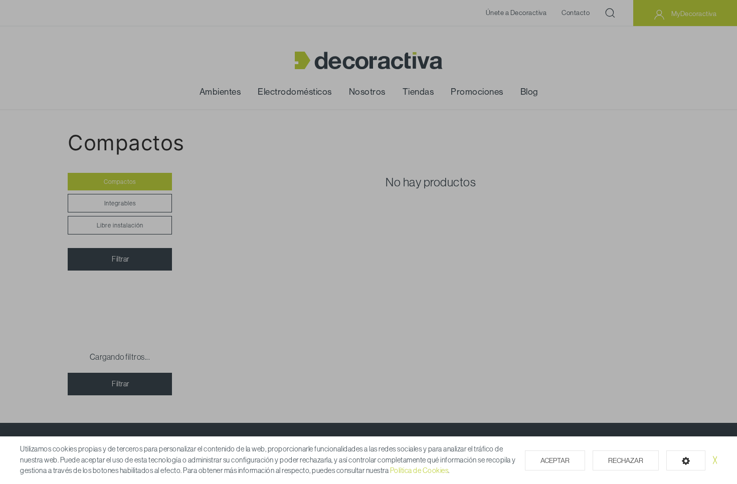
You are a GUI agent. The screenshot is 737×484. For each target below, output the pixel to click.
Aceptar (555, 460)
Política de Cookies (419, 470)
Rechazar (625, 460)
